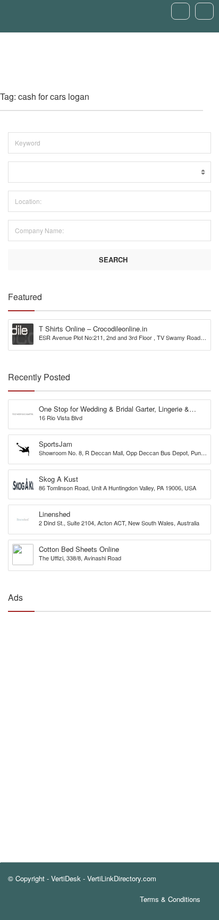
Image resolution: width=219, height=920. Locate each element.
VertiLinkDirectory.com (121, 878)
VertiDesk (66, 878)
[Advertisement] (109, 729)
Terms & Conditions (170, 899)
